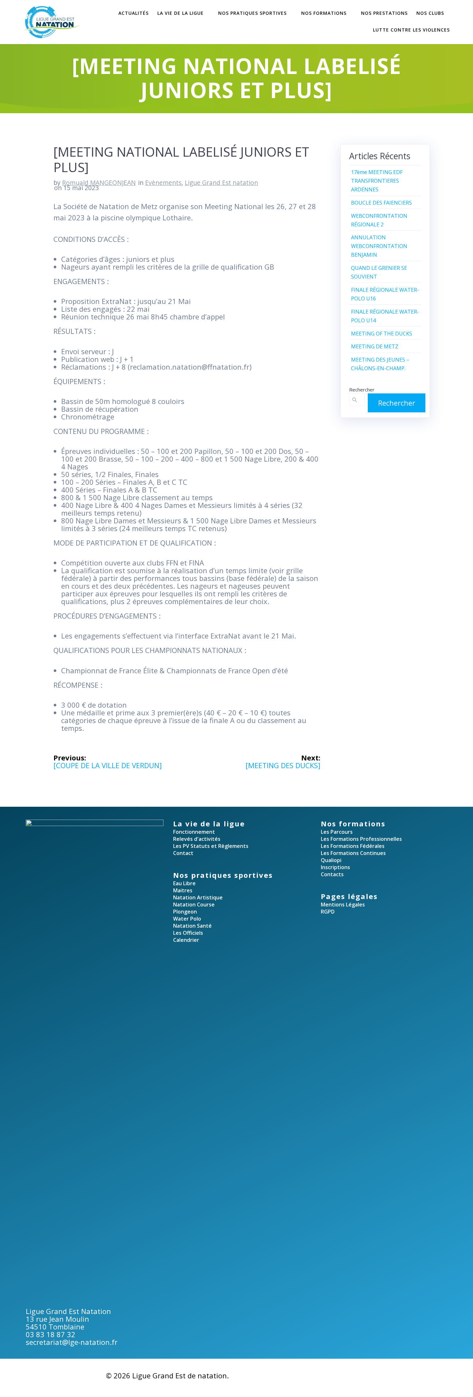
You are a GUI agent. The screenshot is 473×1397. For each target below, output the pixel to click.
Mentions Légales (343, 904)
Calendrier (186, 939)
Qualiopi (331, 860)
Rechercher (362, 389)
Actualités (133, 13)
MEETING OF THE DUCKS (381, 333)
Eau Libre (184, 883)
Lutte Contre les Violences (411, 30)
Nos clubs (430, 13)
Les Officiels (188, 932)
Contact (183, 853)
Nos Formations (324, 13)
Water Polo (187, 918)
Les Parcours (337, 831)
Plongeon (185, 911)
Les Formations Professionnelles (361, 838)
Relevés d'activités (196, 838)
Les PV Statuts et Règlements (210, 846)
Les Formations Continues (353, 853)
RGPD (328, 911)
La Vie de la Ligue (180, 13)
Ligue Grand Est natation (221, 182)
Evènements (163, 182)
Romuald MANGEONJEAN (99, 182)
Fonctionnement (194, 831)
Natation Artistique (198, 897)
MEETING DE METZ (374, 346)
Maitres (182, 890)
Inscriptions (335, 867)
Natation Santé (192, 925)
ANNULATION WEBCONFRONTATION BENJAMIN (379, 246)
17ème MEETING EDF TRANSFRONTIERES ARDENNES (377, 181)
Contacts (332, 874)
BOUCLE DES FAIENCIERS (381, 202)
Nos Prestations (384, 13)
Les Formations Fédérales (353, 846)
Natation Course (194, 904)
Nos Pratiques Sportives (252, 13)
